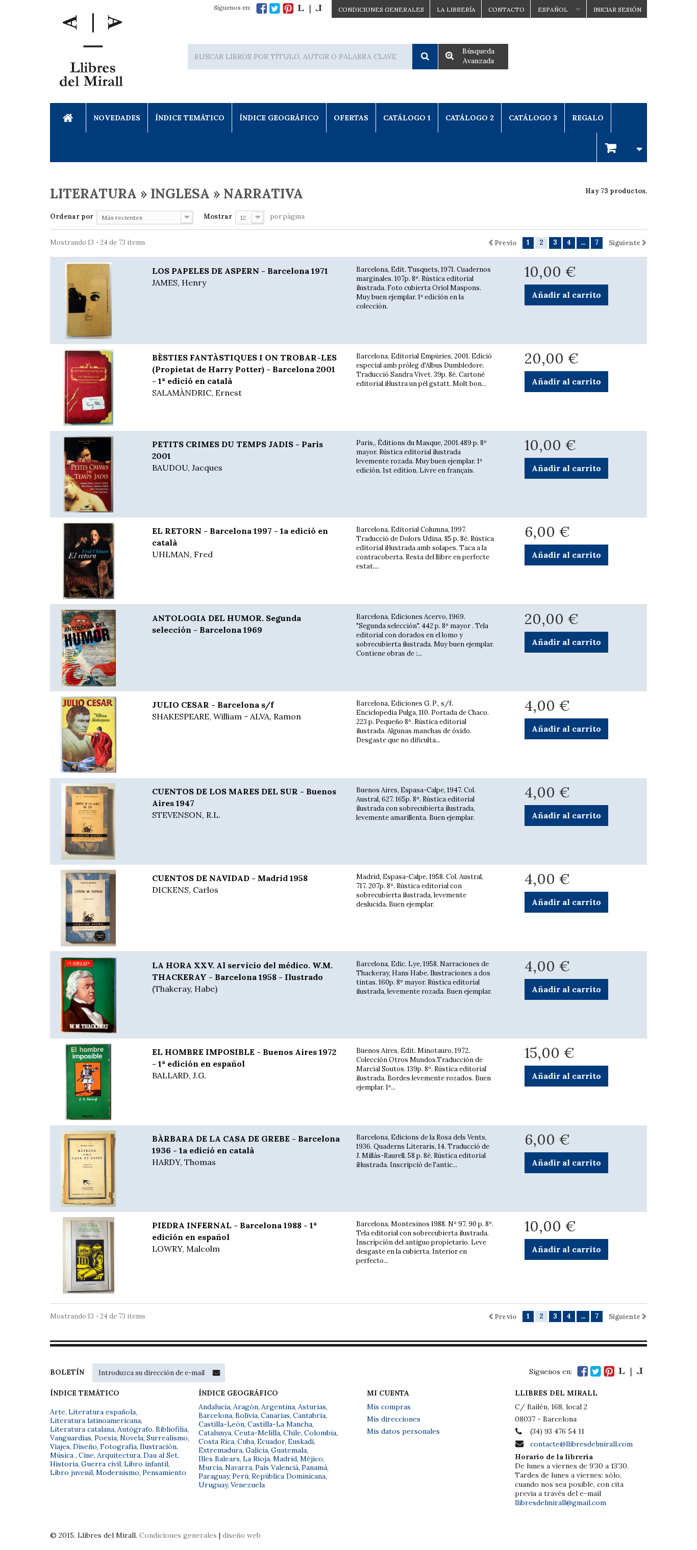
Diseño (85, 1446)
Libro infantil (146, 1463)
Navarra (238, 1467)
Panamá (314, 1467)
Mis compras (389, 1406)
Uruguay (213, 1484)
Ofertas (351, 117)
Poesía (105, 1437)
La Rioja (256, 1458)
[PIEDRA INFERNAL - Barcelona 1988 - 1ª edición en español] (93, 1255)
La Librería (456, 9)
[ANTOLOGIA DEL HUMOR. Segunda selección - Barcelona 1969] (93, 648)
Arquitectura (118, 1455)
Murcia (210, 1467)
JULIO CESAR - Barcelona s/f (226, 710)
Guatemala (289, 1450)
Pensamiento (164, 1472)
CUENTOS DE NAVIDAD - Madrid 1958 (230, 884)
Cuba (245, 1441)
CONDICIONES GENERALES (381, 9)
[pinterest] (288, 8)
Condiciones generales (178, 1535)
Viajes (60, 1446)
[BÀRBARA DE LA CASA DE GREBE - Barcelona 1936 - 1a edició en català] (93, 1168)
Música (63, 1455)
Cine (86, 1455)
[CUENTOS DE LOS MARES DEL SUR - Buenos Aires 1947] (93, 821)
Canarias (275, 1415)
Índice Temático (190, 117)
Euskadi (301, 1441)
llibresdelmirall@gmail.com (560, 1502)
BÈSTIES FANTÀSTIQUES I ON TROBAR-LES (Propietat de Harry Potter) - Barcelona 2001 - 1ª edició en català (244, 375)
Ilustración (158, 1446)
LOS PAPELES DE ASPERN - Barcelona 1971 (240, 277)
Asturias (312, 1406)
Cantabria (309, 1415)
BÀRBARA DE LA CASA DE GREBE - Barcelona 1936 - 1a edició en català (246, 1150)
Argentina (278, 1406)
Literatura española (102, 1411)
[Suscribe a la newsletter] (216, 1372)
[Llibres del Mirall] (91, 52)
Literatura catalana (82, 1429)
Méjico (311, 1458)
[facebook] (261, 8)
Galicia (256, 1450)
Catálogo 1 (407, 117)
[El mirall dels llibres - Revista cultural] (309, 8)
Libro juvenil (71, 1472)
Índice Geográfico (279, 117)
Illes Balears (219, 1458)
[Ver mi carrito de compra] (622, 147)
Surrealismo (167, 1437)
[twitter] (274, 8)
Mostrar (218, 216)
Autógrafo (135, 1429)
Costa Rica (216, 1441)
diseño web (241, 1535)
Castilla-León (221, 1424)
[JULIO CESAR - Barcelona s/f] (93, 734)
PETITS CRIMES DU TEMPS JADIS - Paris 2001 (237, 456)
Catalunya (214, 1432)
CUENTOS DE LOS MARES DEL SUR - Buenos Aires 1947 (244, 803)
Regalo (588, 117)
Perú (240, 1476)
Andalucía (214, 1406)
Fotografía (118, 1446)
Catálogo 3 (533, 117)
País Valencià (276, 1467)
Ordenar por (71, 216)
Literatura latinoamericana (95, 1420)
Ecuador (271, 1441)
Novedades (116, 117)
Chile (292, 1432)
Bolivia (246, 1415)
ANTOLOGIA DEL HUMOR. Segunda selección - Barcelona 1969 (226, 624)
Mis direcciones (393, 1419)
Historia (64, 1463)
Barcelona (215, 1415)
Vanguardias (70, 1437)
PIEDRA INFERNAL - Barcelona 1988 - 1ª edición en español (234, 1237)
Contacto (506, 9)
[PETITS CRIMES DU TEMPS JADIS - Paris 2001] (93, 474)
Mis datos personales (403, 1431)
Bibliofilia (171, 1429)
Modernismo (117, 1472)
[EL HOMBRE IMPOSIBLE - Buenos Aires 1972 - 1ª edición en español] (93, 1082)
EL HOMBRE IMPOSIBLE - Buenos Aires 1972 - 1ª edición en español (244, 1063)
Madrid (285, 1458)
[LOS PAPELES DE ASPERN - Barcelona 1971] (93, 301)
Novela (131, 1437)
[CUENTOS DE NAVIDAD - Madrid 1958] (93, 908)
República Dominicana (289, 1476)
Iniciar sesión (617, 9)
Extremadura (220, 1450)
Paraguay (213, 1476)
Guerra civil (101, 1463)
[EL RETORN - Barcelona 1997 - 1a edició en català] (93, 561)
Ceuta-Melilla (257, 1432)
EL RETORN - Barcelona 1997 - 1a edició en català (240, 542)
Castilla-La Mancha (279, 1424)
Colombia (320, 1432)
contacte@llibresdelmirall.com (581, 1444)
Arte (57, 1411)
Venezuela (248, 1484)
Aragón (245, 1406)
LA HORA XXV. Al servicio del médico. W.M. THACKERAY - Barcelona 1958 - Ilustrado (242, 977)
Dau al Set (160, 1455)
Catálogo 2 (469, 117)
